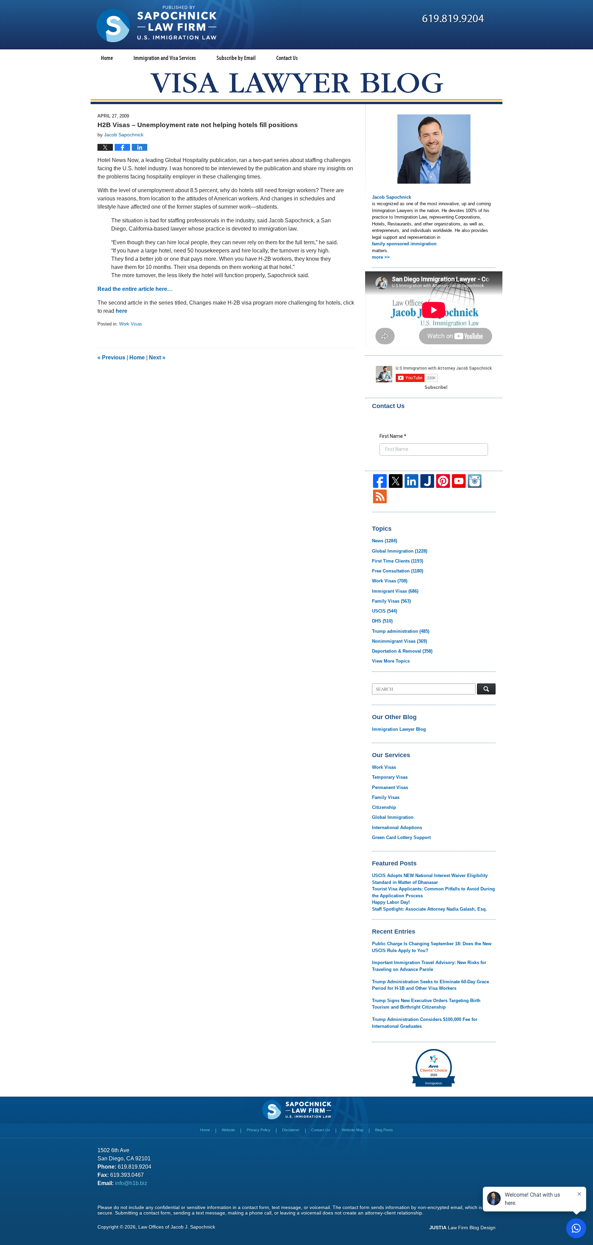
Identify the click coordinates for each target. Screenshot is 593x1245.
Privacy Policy (258, 1130)
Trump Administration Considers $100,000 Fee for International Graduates (424, 1023)
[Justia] (427, 481)
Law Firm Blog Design (462, 1227)
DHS (382, 621)
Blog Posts (384, 1130)
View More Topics (391, 661)
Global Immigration (399, 551)
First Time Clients (397, 561)
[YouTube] (459, 481)
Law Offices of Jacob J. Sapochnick (176, 1227)
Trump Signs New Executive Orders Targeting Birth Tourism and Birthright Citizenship (426, 1004)
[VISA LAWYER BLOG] (296, 82)
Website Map (352, 1130)
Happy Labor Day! (391, 902)
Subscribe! (436, 387)
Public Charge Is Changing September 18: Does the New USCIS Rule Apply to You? (431, 947)
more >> (381, 257)
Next (157, 357)
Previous (111, 357)
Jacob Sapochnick (391, 197)
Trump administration (400, 631)
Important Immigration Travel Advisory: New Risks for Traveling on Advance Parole (429, 966)
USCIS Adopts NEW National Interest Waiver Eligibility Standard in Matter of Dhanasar (430, 879)
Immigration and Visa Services (164, 58)
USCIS (384, 611)
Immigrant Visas (395, 591)
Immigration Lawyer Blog (399, 729)
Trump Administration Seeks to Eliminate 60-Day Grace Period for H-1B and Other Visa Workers (430, 985)
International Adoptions (397, 827)
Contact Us (287, 58)
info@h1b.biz (131, 1183)
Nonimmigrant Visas (399, 641)
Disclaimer (291, 1130)
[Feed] (380, 496)
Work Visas (130, 323)
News (384, 540)
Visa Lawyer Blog (156, 24)
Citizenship (384, 807)
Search (486, 688)
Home (107, 58)
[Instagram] (474, 481)
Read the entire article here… (135, 289)
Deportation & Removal (402, 651)
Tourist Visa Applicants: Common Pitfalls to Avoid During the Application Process (433, 892)
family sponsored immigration (404, 243)
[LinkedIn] (411, 481)
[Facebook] (380, 481)
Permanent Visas (390, 787)
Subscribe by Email (236, 58)
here (121, 311)
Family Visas (391, 601)
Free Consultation (397, 571)
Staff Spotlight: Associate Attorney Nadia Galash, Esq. (429, 909)
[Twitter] (396, 481)
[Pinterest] (443, 481)
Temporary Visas (390, 777)
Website (228, 1130)
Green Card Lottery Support (401, 837)
